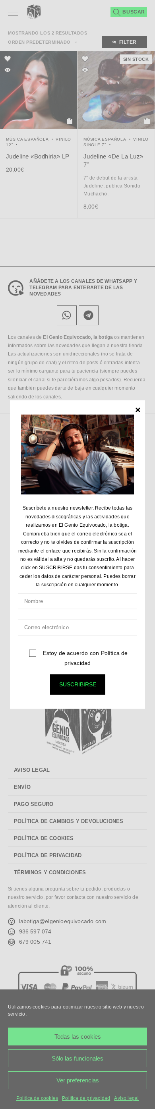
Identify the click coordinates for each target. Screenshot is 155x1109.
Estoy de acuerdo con (84, 657)
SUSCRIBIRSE (77, 684)
